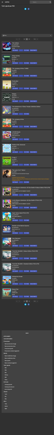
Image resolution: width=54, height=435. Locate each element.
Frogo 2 (14, 157)
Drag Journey (16, 55)
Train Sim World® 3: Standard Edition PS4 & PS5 (25, 264)
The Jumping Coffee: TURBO (20, 68)
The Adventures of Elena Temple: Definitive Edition (26, 106)
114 (34, 39)
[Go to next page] (37, 39)
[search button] (50, 2)
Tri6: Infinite (15, 43)
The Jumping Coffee (18, 119)
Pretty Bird (15, 81)
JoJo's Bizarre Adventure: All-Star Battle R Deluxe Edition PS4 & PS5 (31, 187)
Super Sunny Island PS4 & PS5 (20, 213)
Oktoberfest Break (17, 276)
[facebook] (29, 9)
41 (29, 39)
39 (24, 39)
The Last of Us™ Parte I (18, 170)
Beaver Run (15, 289)
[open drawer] (2, 2)
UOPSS (7, 2)
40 (26, 39)
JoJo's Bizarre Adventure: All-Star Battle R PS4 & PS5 (27, 200)
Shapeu (14, 94)
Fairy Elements (16, 238)
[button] (27, 35)
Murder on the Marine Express (20, 225)
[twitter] (25, 9)
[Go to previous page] (17, 39)
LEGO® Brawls (16, 132)
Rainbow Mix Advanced (18, 144)
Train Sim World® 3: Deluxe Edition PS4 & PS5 (25, 251)
